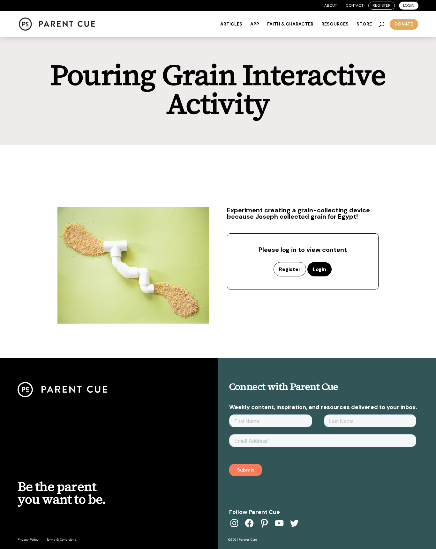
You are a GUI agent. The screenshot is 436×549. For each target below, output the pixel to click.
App (254, 24)
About (330, 5)
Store (364, 24)
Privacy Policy (28, 540)
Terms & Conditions (62, 540)
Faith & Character (290, 24)
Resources (335, 24)
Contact (355, 5)
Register (381, 5)
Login (408, 5)
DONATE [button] (404, 23)
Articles (231, 24)
